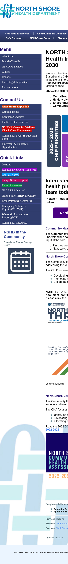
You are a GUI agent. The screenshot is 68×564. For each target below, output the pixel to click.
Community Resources (14, 222)
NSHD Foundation (12, 66)
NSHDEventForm (40, 38)
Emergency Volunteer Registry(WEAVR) (14, 208)
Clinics (6, 71)
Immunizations (10, 87)
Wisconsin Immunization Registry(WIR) (15, 216)
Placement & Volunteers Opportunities (15, 145)
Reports (6, 76)
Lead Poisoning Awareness (17, 200)
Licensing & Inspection (15, 82)
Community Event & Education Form (19, 137)
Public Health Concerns (15, 122)
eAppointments (10, 111)
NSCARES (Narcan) (13, 190)
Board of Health (11, 61)
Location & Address (13, 116)
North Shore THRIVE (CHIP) (19, 195)
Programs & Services (17, 33)
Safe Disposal (14, 38)
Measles (6, 164)
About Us (7, 56)
